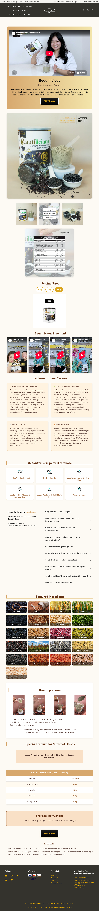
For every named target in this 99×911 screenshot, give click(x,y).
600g (40, 289)
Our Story (29, 6)
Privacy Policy (43, 907)
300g (49, 289)
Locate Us (16, 10)
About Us (54, 875)
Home (9, 6)
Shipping (27, 14)
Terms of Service (32, 907)
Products (16, 6)
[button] (83, 10)
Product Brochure (15, 14)
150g (59, 289)
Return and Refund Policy (57, 907)
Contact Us (54, 878)
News (24, 10)
